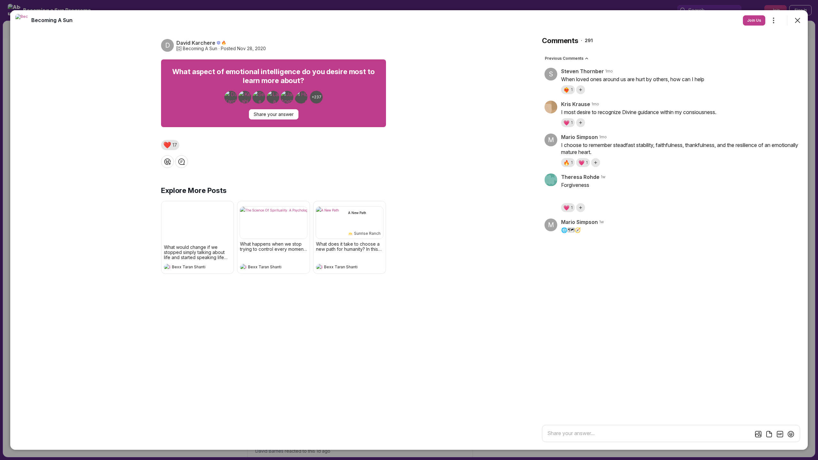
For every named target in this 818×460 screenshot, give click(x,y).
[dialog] (409, 230)
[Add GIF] (780, 434)
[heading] (191, 267)
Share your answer (274, 114)
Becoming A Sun (200, 48)
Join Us (754, 20)
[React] (167, 162)
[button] (170, 145)
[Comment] (181, 161)
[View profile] (167, 267)
